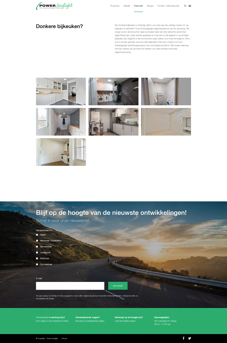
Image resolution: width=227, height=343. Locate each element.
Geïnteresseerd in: (44, 231)
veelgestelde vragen (95, 321)
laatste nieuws (129, 321)
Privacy (64, 338)
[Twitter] (189, 339)
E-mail (39, 279)
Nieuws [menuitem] (150, 6)
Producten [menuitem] (115, 6)
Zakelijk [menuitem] (126, 6)
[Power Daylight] (54, 6)
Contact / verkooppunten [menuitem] (169, 6)
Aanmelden (118, 286)
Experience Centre (60, 321)
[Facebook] (183, 339)
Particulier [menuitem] (138, 6)
